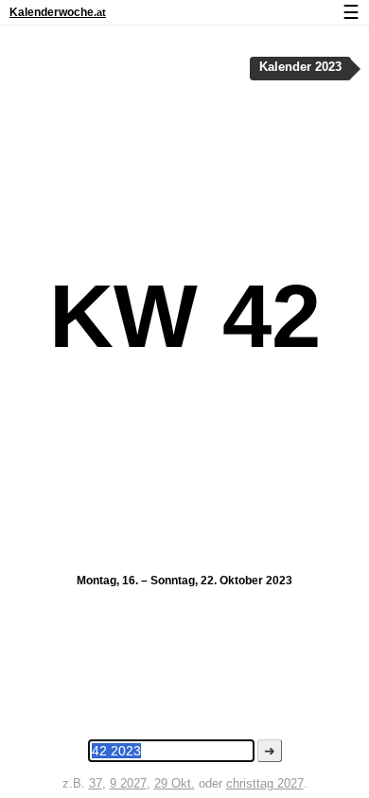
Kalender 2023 (300, 67)
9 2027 (128, 783)
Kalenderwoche (57, 12)
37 (95, 783)
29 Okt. (174, 783)
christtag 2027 (265, 783)
